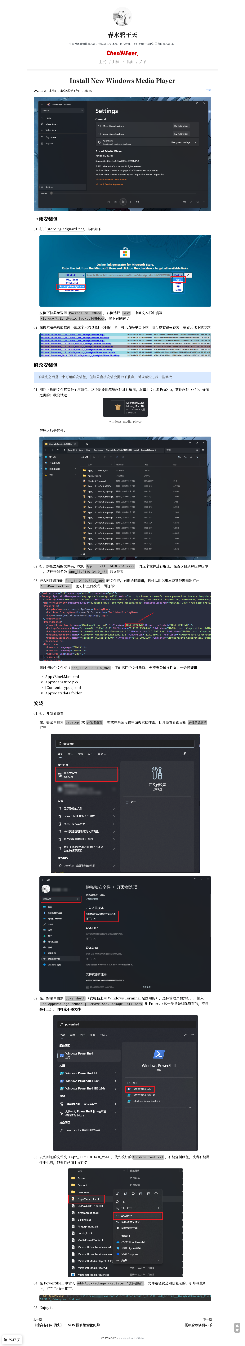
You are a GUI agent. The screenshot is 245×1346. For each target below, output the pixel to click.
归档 (115, 61)
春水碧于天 (122, 34)
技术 (208, 90)
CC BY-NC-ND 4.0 (110, 1338)
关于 (142, 61)
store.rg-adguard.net (65, 228)
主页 (102, 61)
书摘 (129, 61)
